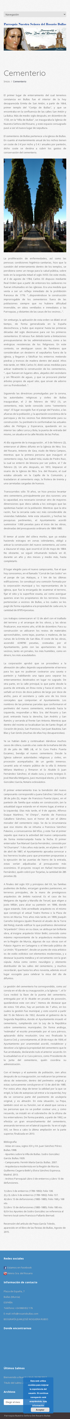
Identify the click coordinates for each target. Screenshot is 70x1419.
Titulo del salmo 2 (14, 1382)
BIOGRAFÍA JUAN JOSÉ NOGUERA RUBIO (26, 1319)
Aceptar (40, 1409)
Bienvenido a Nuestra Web (19, 1377)
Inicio (7, 81)
